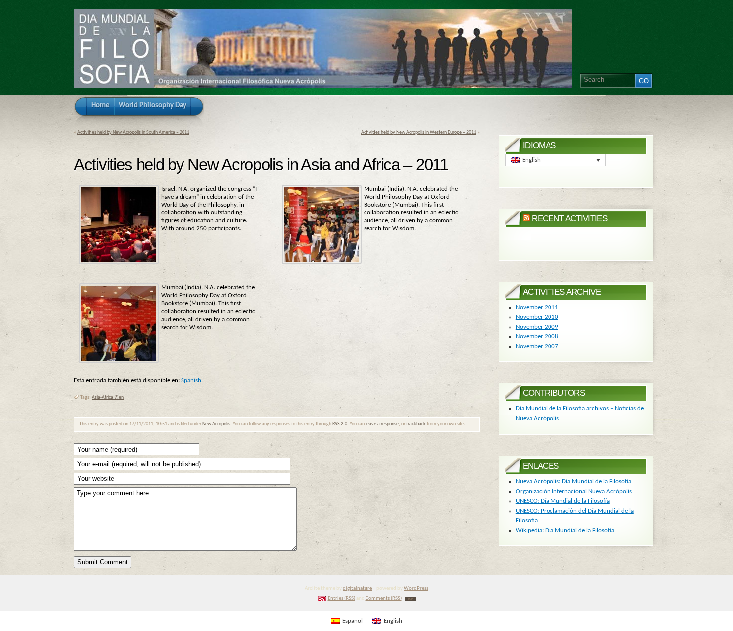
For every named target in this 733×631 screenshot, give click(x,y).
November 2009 (537, 327)
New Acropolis (216, 424)
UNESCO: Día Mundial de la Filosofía (563, 501)
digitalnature (357, 588)
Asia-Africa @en (108, 397)
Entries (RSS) (341, 598)
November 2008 (537, 336)
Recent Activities (569, 218)
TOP (410, 599)
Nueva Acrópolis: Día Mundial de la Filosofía (573, 481)
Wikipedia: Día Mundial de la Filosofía (565, 530)
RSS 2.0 (339, 424)
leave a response (382, 424)
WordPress (416, 588)
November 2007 (537, 346)
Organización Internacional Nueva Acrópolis (574, 491)
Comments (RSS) (384, 598)
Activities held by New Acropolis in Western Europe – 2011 (418, 132)
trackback (416, 424)
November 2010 (537, 317)
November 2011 (537, 307)
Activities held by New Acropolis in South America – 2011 (133, 132)
